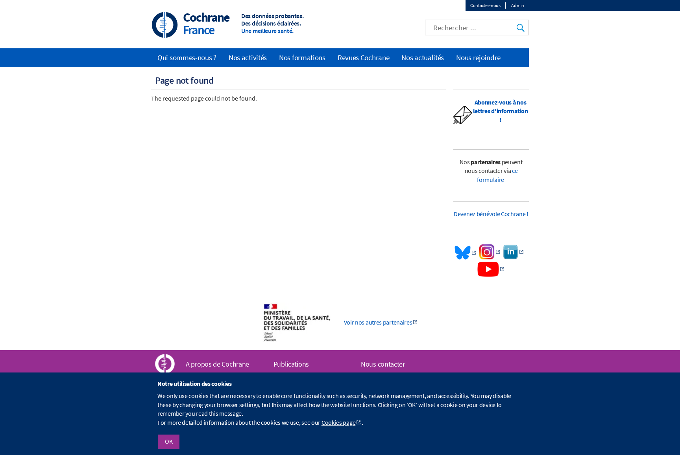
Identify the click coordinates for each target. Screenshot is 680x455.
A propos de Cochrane (217, 364)
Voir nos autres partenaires (378, 322)
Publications (291, 364)
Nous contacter (383, 364)
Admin (517, 5)
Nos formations (302, 57)
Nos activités (248, 57)
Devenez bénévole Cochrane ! (491, 214)
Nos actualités (422, 57)
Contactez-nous (485, 5)
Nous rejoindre (478, 57)
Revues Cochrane (364, 57)
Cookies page (338, 422)
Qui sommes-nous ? (186, 57)
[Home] (165, 25)
